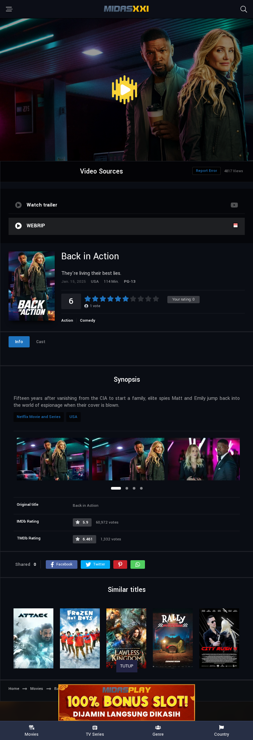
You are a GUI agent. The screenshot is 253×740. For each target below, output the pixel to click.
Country (221, 734)
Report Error (206, 170)
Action (67, 320)
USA (73, 417)
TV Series (95, 734)
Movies (32, 734)
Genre (158, 734)
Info (19, 342)
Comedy (87, 320)
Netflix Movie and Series (39, 417)
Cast (40, 342)
